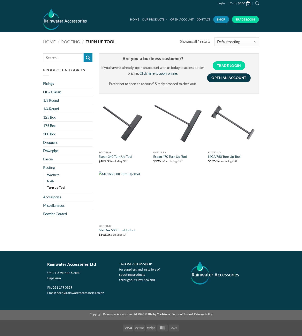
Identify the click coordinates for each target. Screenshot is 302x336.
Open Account (182, 19)
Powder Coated (55, 214)
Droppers (50, 142)
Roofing (70, 41)
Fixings (48, 83)
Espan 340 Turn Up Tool (115, 156)
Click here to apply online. (158, 73)
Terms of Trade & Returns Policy (192, 314)
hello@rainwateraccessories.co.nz (80, 293)
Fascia (48, 159)
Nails (50, 181)
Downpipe (51, 151)
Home (134, 19)
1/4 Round (51, 109)
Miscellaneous (54, 205)
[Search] (257, 3)
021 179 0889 (62, 287)
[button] (221, 3)
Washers (53, 175)
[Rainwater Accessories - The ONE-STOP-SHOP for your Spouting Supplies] (70, 19)
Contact (203, 19)
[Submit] (88, 57)
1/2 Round (51, 100)
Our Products (153, 19)
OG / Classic (52, 92)
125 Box (49, 117)
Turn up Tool (56, 187)
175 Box (49, 125)
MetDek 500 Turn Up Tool (117, 230)
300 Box (49, 134)
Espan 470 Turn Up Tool (170, 156)
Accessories (52, 197)
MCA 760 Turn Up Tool (224, 156)
